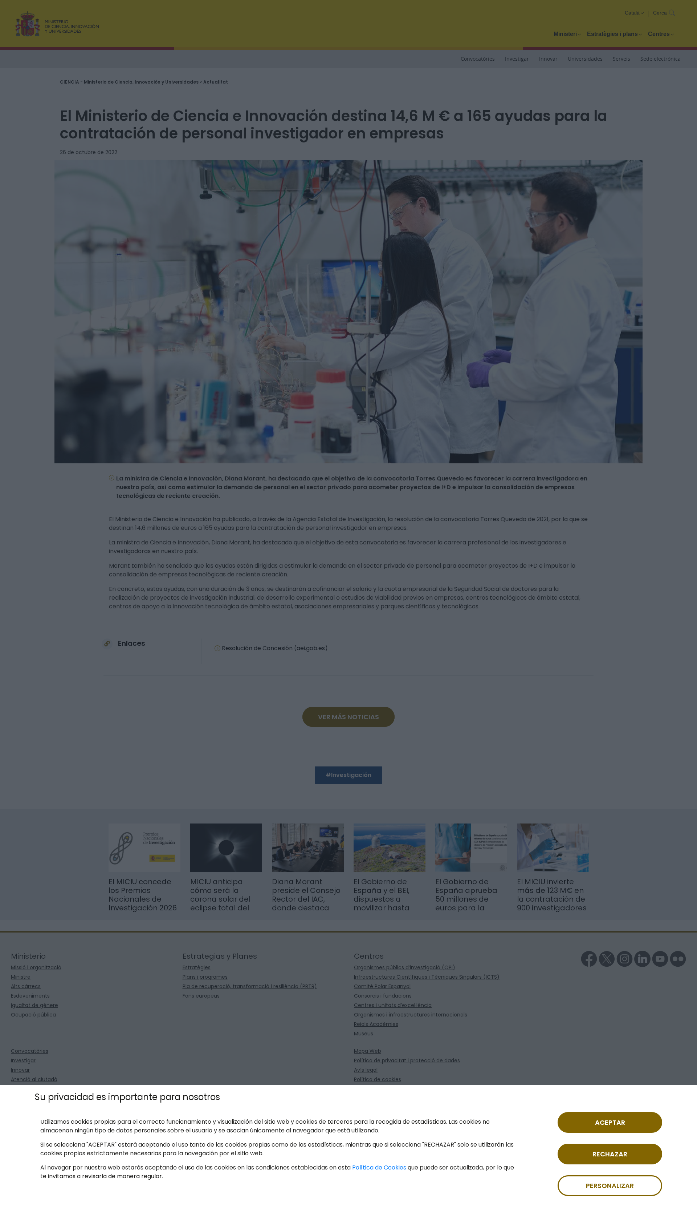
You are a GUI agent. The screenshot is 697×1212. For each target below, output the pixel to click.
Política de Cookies (379, 1167)
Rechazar (609, 1154)
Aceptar (610, 1122)
